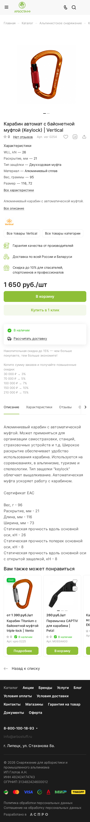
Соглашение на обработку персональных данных (42, 808)
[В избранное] (65, 136)
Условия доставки (53, 696)
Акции (28, 687)
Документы (14, 712)
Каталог (11, 687)
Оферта (35, 712)
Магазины (34, 704)
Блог (78, 687)
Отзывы (65, 407)
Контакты (12, 704)
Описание (11, 407)
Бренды (45, 687)
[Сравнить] (75, 136)
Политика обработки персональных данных (38, 803)
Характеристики (39, 407)
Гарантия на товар (64, 704)
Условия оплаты (18, 696)
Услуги (63, 687)
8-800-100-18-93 (19, 728)
